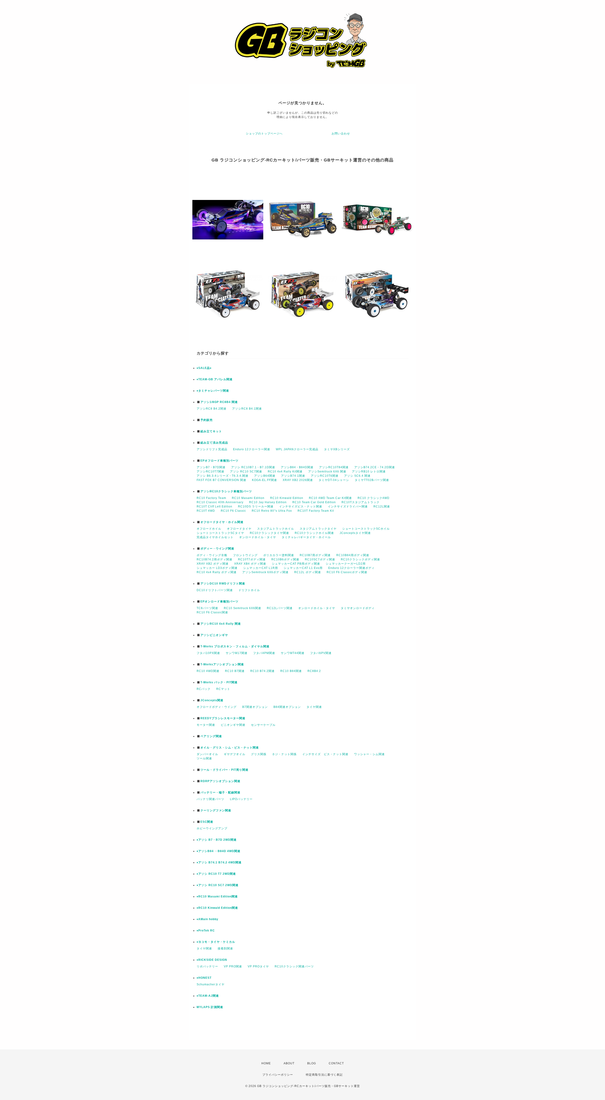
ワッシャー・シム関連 (369, 754)
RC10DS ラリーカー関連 (255, 506)
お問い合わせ (341, 133)
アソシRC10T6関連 (324, 475)
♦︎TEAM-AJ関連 (208, 995)
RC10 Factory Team (211, 498)
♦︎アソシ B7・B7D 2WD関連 (217, 839)
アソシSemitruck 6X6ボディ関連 (265, 572)
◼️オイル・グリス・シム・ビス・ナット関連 (228, 747)
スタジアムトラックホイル (275, 528)
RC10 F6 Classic (233, 510)
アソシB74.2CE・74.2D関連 (374, 467)
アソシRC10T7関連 (210, 471)
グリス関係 (258, 754)
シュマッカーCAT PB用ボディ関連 (296, 563)
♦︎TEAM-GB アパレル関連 (215, 379)
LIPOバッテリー (241, 799)
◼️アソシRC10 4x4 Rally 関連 (219, 623)
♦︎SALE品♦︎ (204, 368)
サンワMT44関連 (292, 653)
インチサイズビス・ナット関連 (300, 506)
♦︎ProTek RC (206, 930)
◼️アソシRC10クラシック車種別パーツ (224, 491)
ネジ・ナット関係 (284, 754)
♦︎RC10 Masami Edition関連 (217, 896)
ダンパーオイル (207, 754)
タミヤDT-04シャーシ (334, 480)
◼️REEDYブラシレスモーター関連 (221, 718)
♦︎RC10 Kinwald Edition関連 (217, 907)
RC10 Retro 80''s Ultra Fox (272, 510)
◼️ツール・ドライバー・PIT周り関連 (222, 769)
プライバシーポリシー (277, 1074)
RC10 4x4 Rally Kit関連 (285, 471)
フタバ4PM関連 (264, 653)
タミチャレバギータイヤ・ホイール (306, 537)
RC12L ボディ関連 (307, 572)
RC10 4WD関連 (208, 671)
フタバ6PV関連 (321, 653)
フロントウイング (245, 555)
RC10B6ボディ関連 (285, 559)
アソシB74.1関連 (293, 475)
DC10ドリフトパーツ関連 (215, 590)
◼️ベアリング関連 (209, 736)
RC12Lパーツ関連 (280, 608)
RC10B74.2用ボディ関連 (214, 559)
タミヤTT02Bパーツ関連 (372, 480)
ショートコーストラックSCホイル (366, 528)
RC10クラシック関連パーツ (294, 966)
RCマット (223, 689)
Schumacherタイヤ (211, 984)
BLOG (311, 1063)
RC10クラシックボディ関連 (360, 559)
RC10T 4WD (206, 510)
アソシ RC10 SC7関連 (246, 471)
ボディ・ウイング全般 (212, 555)
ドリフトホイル (249, 590)
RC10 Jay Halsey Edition (268, 502)
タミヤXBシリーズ (337, 449)
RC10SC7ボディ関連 (320, 559)
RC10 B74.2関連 (262, 671)
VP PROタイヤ (258, 966)
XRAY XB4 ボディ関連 (250, 563)
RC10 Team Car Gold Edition (314, 502)
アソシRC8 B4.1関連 (247, 408)
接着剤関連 (225, 948)
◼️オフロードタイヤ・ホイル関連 (220, 522)
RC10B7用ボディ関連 (315, 555)
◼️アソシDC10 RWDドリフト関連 (221, 583)
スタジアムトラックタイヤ (318, 528)
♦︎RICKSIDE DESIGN (212, 959)
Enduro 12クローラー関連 (251, 449)
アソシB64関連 (264, 475)
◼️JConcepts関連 (210, 700)
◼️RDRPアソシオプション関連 (218, 781)
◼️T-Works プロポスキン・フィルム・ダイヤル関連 (233, 646)
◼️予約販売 (205, 420)
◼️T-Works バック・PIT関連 (217, 682)
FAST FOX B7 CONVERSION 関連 (221, 480)
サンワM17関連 (236, 653)
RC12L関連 (381, 506)
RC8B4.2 (314, 671)
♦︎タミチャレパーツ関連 (213, 390)
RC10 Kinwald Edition (286, 498)
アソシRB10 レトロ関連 (369, 471)
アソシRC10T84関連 (334, 467)
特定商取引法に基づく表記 (324, 1074)
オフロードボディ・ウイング (217, 707)
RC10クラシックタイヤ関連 (269, 533)
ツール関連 (204, 758)
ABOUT (289, 1063)
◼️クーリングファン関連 (214, 810)
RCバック (204, 689)
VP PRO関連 (233, 966)
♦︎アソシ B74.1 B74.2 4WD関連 (219, 862)
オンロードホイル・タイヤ (257, 537)
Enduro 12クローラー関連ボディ (351, 568)
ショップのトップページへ (264, 133)
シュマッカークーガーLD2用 (346, 563)
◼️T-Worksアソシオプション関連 (220, 664)
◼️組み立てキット (209, 431)
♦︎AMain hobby (207, 919)
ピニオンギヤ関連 (233, 725)
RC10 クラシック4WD (373, 498)
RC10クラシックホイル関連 (314, 533)
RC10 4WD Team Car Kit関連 (330, 498)
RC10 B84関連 (291, 671)
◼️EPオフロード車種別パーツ (217, 460)
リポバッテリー (207, 966)
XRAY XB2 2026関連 (298, 480)
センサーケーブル (263, 725)
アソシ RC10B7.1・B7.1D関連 (253, 467)
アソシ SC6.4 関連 (357, 475)
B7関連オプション (255, 707)
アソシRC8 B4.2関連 (211, 408)
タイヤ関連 (314, 707)
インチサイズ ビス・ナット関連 (325, 754)
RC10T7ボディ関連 (252, 559)
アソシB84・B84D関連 (297, 467)
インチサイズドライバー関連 (348, 506)
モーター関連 (206, 725)
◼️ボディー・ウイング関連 (215, 548)
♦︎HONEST (204, 977)
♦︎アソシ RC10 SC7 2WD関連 (217, 885)
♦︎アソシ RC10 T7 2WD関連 (216, 873)
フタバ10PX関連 (208, 653)
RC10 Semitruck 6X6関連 (242, 608)
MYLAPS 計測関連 (210, 1007)
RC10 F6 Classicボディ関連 (347, 572)
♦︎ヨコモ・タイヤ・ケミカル (216, 942)
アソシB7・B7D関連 (211, 467)
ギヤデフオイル (234, 754)
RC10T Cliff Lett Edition (214, 506)
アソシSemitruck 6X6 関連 (327, 471)
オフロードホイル (209, 528)
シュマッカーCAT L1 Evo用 (303, 568)
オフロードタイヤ (239, 528)
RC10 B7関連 (235, 671)
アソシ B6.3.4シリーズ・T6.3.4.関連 (222, 475)
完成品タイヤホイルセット (215, 537)
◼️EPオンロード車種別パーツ (217, 601)
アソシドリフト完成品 (212, 449)
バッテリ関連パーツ (210, 799)
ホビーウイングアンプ (212, 828)
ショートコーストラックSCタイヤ (220, 533)
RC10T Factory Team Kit (316, 510)
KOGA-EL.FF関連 (264, 480)
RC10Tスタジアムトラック (360, 502)
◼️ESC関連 (205, 821)
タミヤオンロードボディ (358, 608)
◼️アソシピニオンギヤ (212, 635)
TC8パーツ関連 (207, 608)
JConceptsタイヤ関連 (355, 533)
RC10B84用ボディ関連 (352, 555)
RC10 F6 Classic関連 (212, 612)
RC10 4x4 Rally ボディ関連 (217, 572)
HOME (266, 1063)
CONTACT (336, 1063)
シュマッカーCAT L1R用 (260, 568)
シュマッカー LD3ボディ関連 (217, 568)
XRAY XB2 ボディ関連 (213, 563)
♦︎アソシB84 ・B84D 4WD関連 (218, 851)
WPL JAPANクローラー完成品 (297, 449)
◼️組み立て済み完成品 (212, 442)
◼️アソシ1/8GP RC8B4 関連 (217, 402)
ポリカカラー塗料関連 (278, 555)
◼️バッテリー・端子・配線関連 (218, 792)
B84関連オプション (287, 707)
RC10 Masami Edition (248, 498)
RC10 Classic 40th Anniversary (220, 502)
